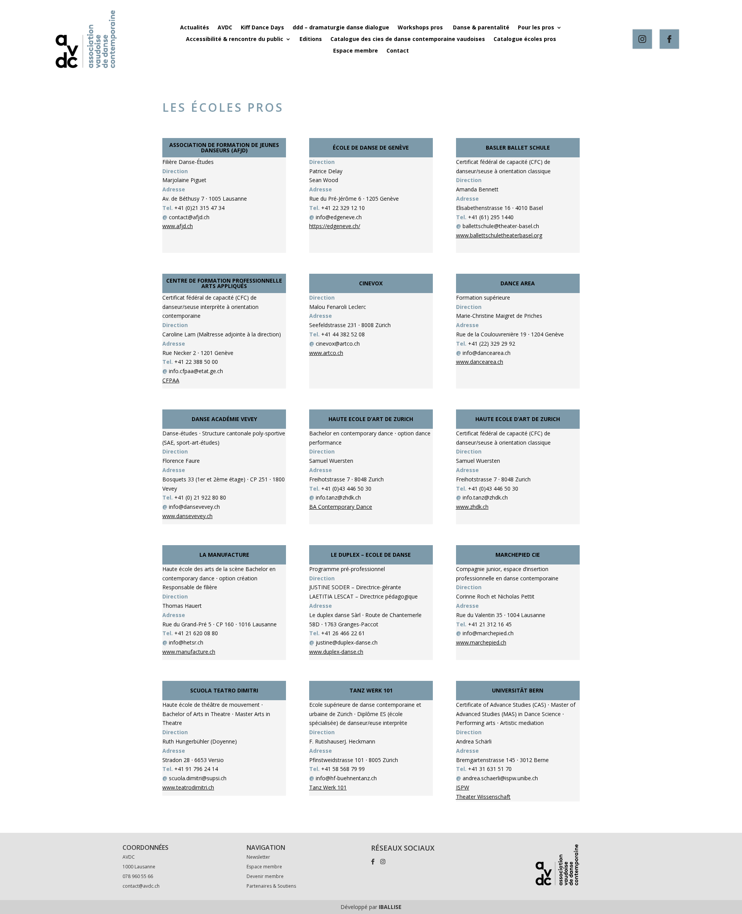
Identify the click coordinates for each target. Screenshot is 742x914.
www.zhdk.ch (472, 506)
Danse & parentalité (481, 28)
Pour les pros (536, 28)
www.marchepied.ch (481, 642)
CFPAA (170, 380)
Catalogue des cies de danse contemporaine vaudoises (407, 39)
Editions (311, 39)
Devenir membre (265, 876)
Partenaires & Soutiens (271, 886)
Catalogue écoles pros (525, 39)
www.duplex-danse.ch (336, 651)
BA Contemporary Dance (340, 506)
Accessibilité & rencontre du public (234, 39)
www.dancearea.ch (479, 361)
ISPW (462, 787)
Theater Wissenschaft (483, 796)
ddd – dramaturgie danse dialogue (341, 28)
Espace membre (355, 51)
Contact (397, 51)
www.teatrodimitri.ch (188, 787)
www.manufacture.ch (188, 651)
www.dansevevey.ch (187, 516)
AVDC (225, 28)
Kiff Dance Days (262, 28)
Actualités (194, 28)
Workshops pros (421, 28)
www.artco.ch (326, 352)
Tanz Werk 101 (328, 787)
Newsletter (258, 857)
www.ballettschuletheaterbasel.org (499, 235)
